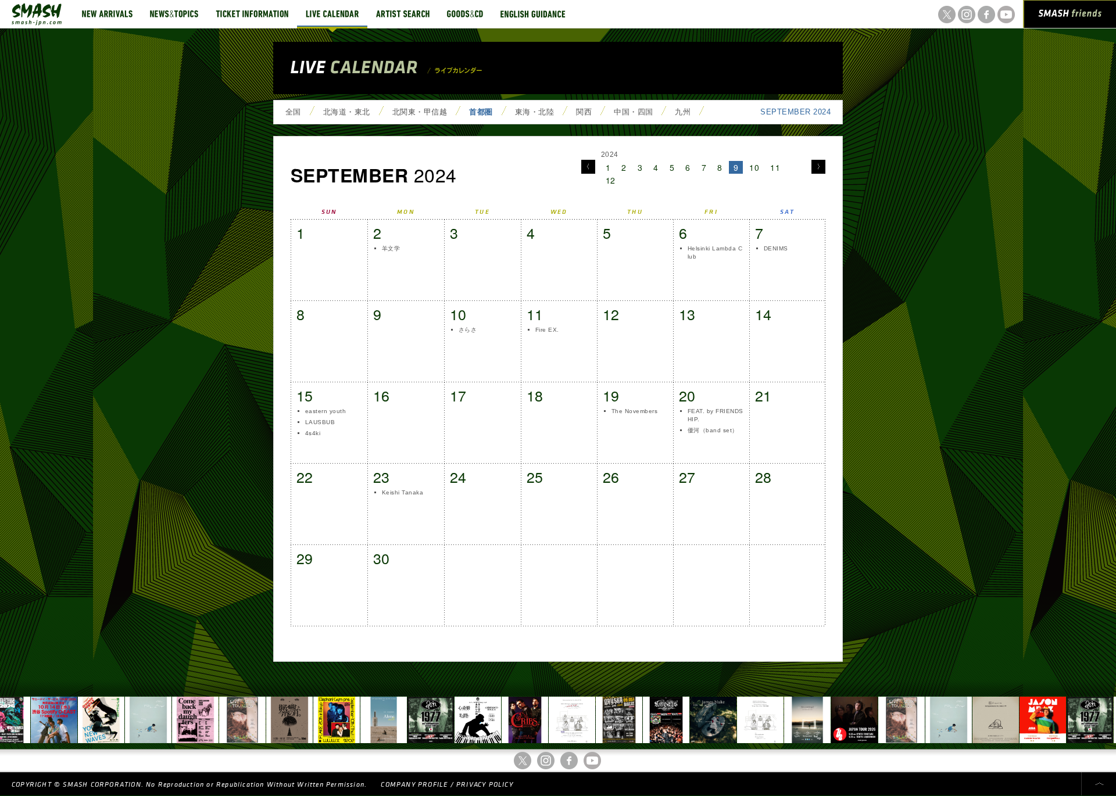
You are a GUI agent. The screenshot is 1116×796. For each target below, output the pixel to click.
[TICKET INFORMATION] (252, 14)
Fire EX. (547, 330)
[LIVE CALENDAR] (332, 14)
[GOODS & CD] (465, 14)
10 (754, 167)
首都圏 (480, 111)
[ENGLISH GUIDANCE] (533, 14)
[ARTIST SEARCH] (402, 14)
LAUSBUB (320, 422)
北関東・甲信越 (419, 111)
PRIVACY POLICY (484, 784)
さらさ (468, 330)
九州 (683, 111)
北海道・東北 (346, 111)
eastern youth (325, 411)
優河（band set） (713, 430)
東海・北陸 (534, 111)
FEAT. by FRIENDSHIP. (715, 415)
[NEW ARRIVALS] (107, 14)
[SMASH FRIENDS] (1070, 16)
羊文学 (391, 248)
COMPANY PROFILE (414, 784)
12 (611, 180)
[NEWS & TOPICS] (174, 14)
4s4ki (312, 433)
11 (775, 167)
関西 (584, 111)
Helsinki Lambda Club (715, 252)
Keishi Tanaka (402, 492)
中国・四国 (633, 111)
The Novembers (634, 411)
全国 (293, 111)
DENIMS (776, 248)
